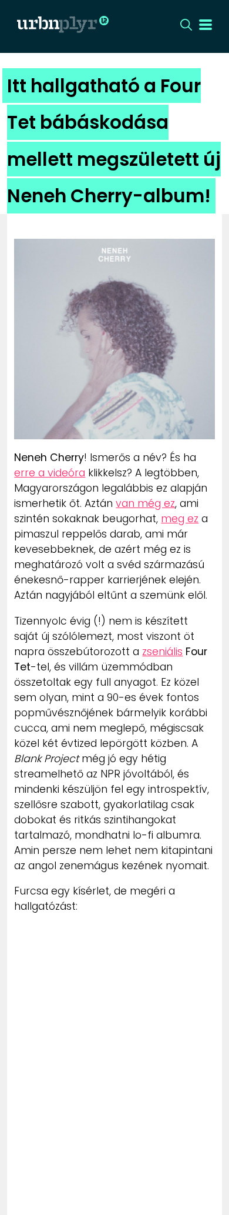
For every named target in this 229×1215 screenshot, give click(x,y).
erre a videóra (49, 473)
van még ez (145, 503)
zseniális (162, 652)
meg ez (179, 519)
